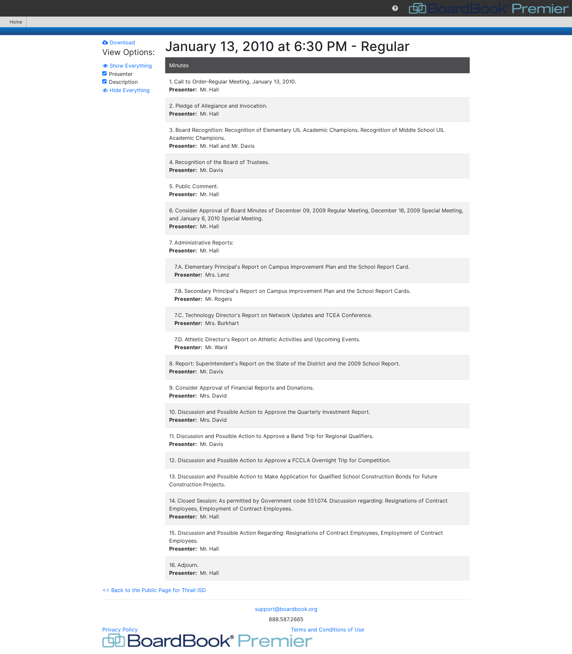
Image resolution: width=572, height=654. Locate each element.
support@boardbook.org (286, 609)
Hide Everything (129, 90)
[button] (395, 8)
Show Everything (130, 65)
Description (123, 82)
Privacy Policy (120, 629)
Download (121, 42)
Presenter (121, 74)
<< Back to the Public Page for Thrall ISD (154, 590)
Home (16, 22)
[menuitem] (395, 8)
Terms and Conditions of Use (327, 629)
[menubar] (286, 8)
